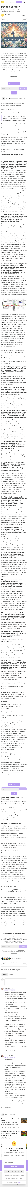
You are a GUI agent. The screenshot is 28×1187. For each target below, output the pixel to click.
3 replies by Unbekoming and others (15, 1050)
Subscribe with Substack (15, 1172)
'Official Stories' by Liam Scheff (10, 909)
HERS (3, 641)
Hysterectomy (9, 106)
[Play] (3, 98)
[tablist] (7, 974)
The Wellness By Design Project (12, 155)
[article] (14, 1123)
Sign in (25, 2)
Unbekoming (7, 14)
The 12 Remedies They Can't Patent (10, 1119)
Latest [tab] (6, 1114)
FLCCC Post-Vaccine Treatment (17, 892)
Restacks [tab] (11, 974)
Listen (24, 15)
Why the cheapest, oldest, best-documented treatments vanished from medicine (10, 1123)
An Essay (3, 1137)
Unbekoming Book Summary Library (11, 834)
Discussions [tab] (12, 1114)
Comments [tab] (4, 974)
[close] (23, 1142)
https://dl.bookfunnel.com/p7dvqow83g (14, 1101)
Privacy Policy (19, 1178)
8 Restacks (18, 958)
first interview (9, 113)
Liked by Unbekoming (10, 990)
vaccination (22, 915)
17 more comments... (6, 1107)
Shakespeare (22, 913)
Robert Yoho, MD (8, 1056)
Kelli (5, 988)
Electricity (13, 913)
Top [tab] (3, 1114)
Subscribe (19, 2)
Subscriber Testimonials (8, 845)
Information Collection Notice (16, 951)
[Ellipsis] (26, 988)
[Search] (25, 1114)
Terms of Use (21, 950)
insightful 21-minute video (16, 899)
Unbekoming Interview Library (10, 826)
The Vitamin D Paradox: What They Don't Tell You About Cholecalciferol (10, 1133)
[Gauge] (24, 98)
